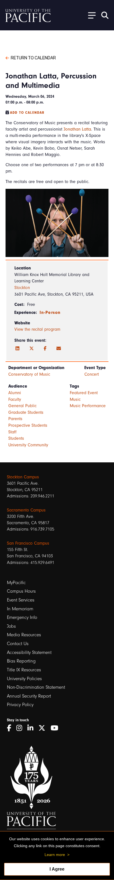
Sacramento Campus (26, 510)
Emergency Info (22, 617)
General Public (22, 405)
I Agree (57, 869)
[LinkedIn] (17, 348)
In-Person (50, 312)
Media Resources (24, 634)
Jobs (11, 626)
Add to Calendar (27, 113)
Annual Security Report (29, 696)
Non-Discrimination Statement (36, 687)
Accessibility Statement (29, 652)
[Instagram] (21, 728)
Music (75, 399)
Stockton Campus (23, 477)
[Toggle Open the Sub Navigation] (90, 15)
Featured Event (84, 392)
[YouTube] (56, 728)
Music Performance (88, 405)
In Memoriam (20, 608)
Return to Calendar (33, 57)
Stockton (22, 287)
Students (16, 438)
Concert (91, 374)
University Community (28, 444)
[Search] (104, 15)
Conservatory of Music (29, 374)
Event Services (20, 600)
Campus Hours (21, 591)
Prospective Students (27, 425)
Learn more (55, 854)
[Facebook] (45, 348)
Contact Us (17, 643)
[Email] (58, 348)
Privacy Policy (20, 704)
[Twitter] (31, 348)
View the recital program (37, 329)
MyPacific (16, 582)
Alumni (14, 392)
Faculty (14, 399)
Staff (12, 432)
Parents (15, 418)
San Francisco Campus (28, 543)
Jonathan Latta (77, 129)
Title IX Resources (24, 669)
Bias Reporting (21, 661)
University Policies (24, 678)
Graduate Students (25, 412)
